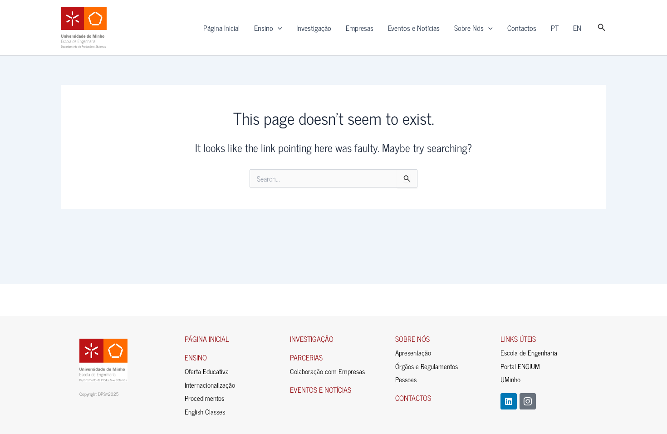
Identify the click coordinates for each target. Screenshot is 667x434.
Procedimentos (204, 398)
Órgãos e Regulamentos (426, 366)
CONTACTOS (413, 398)
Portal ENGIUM (520, 366)
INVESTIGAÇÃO (312, 339)
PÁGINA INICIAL (207, 339)
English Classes (205, 411)
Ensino (263, 28)
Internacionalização (210, 384)
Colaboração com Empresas (327, 371)
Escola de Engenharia (528, 352)
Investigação (313, 28)
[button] (277, 28)
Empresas (359, 28)
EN (577, 28)
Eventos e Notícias (414, 28)
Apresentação (413, 352)
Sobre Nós (469, 28)
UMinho (510, 379)
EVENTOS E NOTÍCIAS (320, 389)
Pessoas (406, 379)
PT (555, 28)
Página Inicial (221, 28)
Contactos (521, 28)
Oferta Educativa (207, 371)
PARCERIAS (306, 357)
